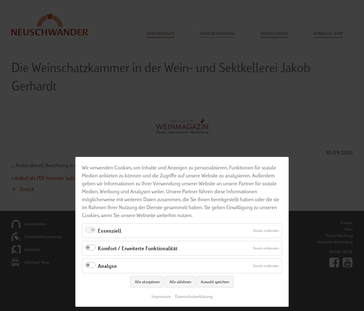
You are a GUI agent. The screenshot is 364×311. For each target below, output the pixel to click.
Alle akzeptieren (147, 282)
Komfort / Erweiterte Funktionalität (137, 248)
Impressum (161, 296)
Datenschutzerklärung (194, 296)
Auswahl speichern (215, 282)
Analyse (107, 266)
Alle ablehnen (180, 282)
